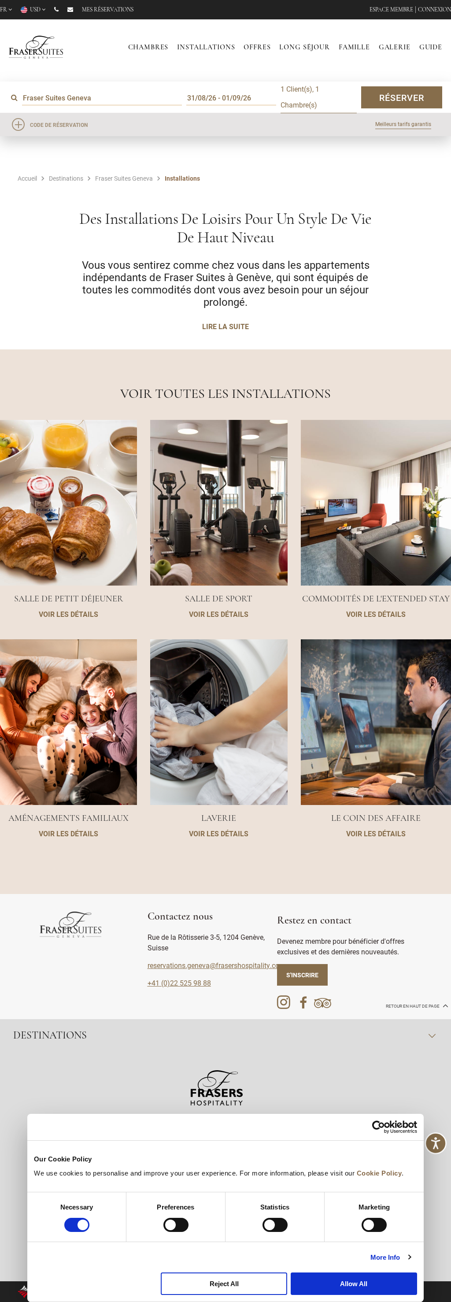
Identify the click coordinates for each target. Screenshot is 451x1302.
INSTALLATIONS (206, 47)
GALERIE (394, 47)
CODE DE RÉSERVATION (59, 124)
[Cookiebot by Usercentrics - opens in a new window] (378, 1127)
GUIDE (430, 47)
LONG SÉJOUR (304, 47)
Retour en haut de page (413, 1006)
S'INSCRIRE (302, 975)
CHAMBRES (148, 47)
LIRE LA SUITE (225, 326)
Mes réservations (107, 10)
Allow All (353, 1283)
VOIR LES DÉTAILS (68, 614)
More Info (385, 1257)
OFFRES (257, 47)
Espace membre (391, 10)
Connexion (434, 10)
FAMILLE (354, 47)
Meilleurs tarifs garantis (403, 123)
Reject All (224, 1283)
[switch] (176, 1225)
